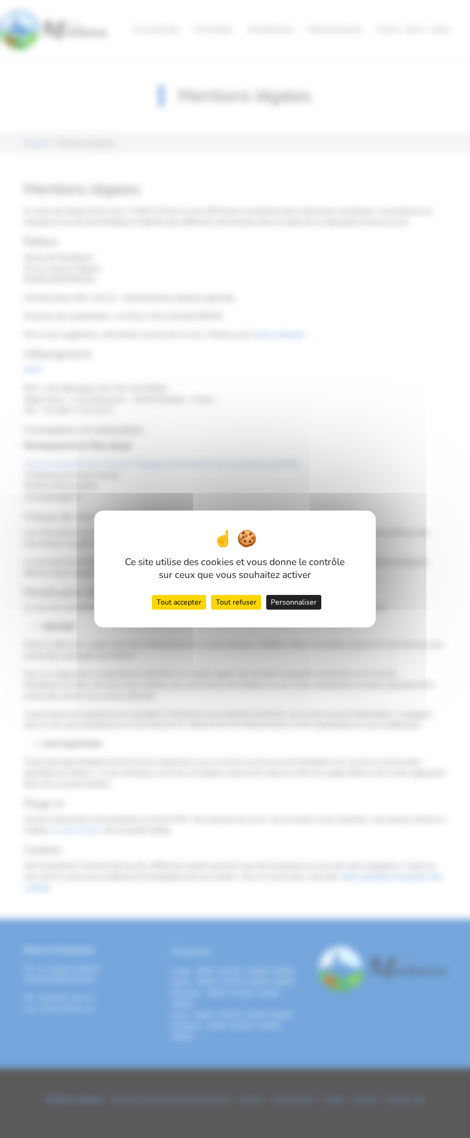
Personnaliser (294, 602)
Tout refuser (236, 602)
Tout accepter (179, 602)
